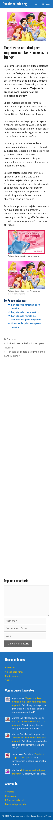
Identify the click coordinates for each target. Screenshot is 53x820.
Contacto (9, 791)
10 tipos (9, 680)
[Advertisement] (26, 464)
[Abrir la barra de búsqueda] (35, 4)
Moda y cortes (12, 675)
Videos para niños (14, 671)
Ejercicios (10, 667)
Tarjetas (11, 339)
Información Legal (14, 800)
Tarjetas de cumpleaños (24, 312)
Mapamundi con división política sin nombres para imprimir (29, 702)
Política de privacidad (16, 804)
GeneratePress (44, 816)
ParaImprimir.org (15, 3)
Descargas (10, 795)
